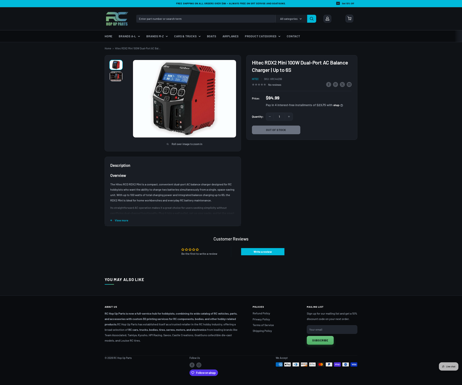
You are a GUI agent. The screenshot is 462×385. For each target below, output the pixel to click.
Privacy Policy (261, 319)
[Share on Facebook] (328, 84)
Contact (293, 36)
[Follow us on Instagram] (198, 364)
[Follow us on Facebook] (192, 364)
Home (108, 36)
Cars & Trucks (185, 36)
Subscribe (320, 340)
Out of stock (276, 130)
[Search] (311, 19)
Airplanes (231, 36)
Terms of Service (263, 325)
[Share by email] (349, 84)
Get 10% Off (348, 3)
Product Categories (260, 36)
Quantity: (258, 116)
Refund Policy (261, 313)
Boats (211, 36)
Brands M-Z (155, 36)
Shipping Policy (262, 330)
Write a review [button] (263, 251)
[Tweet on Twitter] (342, 84)
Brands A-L (127, 36)
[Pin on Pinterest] (335, 84)
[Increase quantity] (289, 116)
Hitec (255, 79)
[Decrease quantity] (270, 116)
